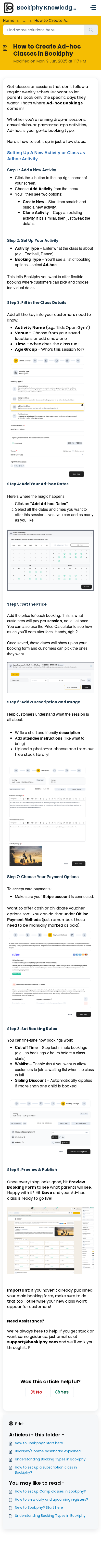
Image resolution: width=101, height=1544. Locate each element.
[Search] (91, 30)
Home (8, 20)
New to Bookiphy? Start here (39, 1443)
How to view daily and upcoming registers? (51, 1499)
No (39, 1392)
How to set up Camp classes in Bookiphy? (50, 1491)
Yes (65, 1392)
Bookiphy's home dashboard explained (48, 1451)
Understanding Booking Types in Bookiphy (50, 1459)
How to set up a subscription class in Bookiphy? (46, 1470)
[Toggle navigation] (93, 7)
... (24, 20)
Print (19, 1424)
